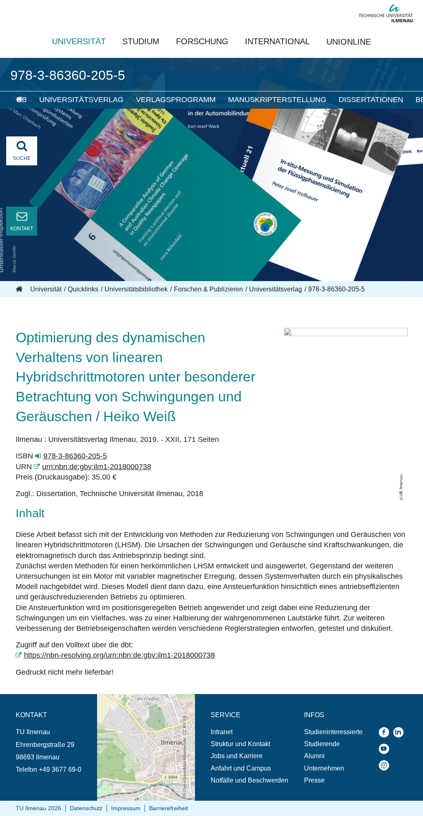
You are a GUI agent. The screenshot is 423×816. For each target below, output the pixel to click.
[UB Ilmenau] (346, 333)
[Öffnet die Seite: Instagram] (386, 765)
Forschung (202, 41)
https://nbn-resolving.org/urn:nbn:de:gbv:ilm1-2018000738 (119, 655)
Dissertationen (371, 99)
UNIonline (348, 41)
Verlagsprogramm (176, 99)
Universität (79, 41)
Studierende (322, 743)
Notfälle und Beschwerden (249, 780)
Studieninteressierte (333, 731)
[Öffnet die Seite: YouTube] (386, 749)
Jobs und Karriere (237, 755)
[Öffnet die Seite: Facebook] (386, 732)
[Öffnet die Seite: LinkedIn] (400, 732)
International (277, 41)
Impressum (125, 808)
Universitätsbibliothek (136, 289)
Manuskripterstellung (277, 99)
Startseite (20, 289)
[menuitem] (21, 100)
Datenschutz (86, 808)
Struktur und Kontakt (240, 743)
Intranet (222, 731)
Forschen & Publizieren (208, 289)
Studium (140, 41)
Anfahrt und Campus (241, 768)
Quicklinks (83, 289)
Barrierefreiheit (168, 808)
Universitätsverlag (81, 99)
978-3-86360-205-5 (75, 456)
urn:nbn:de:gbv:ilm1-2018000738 (96, 467)
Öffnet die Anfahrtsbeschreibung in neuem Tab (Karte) (144, 701)
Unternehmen (324, 768)
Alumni (314, 755)
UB (22, 99)
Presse (314, 780)
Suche (22, 158)
